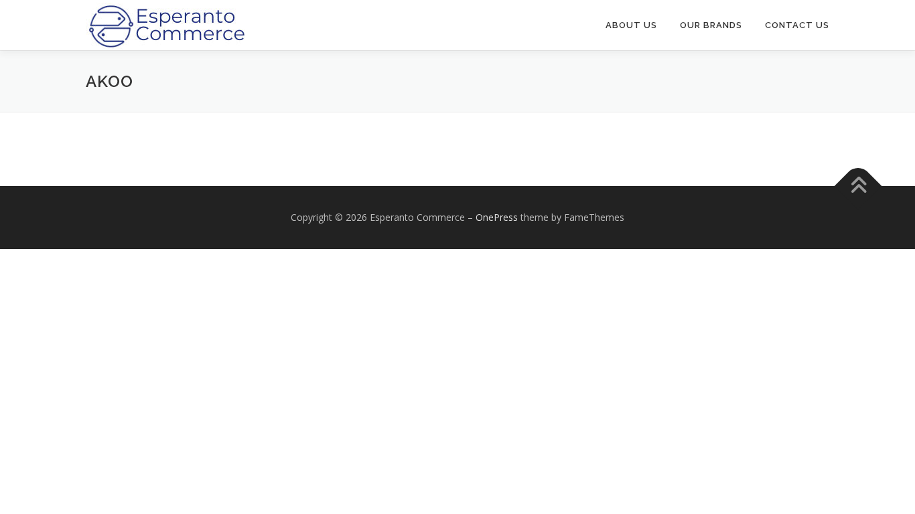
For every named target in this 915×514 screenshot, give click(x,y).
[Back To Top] (858, 186)
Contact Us (797, 25)
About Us (631, 25)
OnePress (497, 217)
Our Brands (711, 25)
